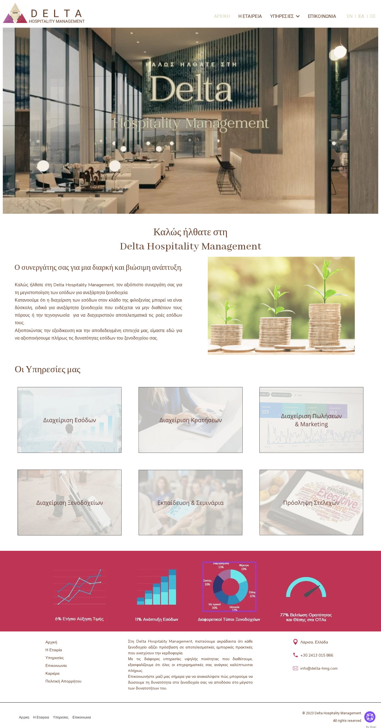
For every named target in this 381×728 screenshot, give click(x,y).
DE (373, 16)
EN (351, 16)
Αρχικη (24, 717)
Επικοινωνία (56, 665)
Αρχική (51, 642)
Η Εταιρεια (41, 717)
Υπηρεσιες (61, 717)
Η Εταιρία (53, 650)
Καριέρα (52, 673)
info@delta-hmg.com (318, 668)
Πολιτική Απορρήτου (63, 681)
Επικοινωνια (82, 717)
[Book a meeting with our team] (369, 716)
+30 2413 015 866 (316, 655)
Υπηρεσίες (54, 657)
